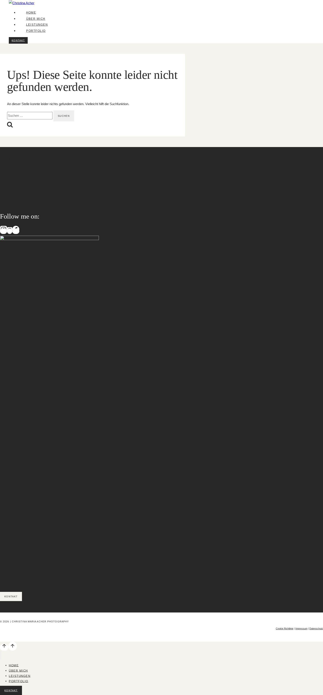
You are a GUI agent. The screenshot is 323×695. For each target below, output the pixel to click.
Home (31, 12)
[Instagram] (3, 231)
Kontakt (18, 40)
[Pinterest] (9, 231)
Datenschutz (316, 628)
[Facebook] (15, 231)
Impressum (301, 628)
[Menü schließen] (0, 655)
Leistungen (37, 24)
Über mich (35, 18)
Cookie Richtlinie (284, 628)
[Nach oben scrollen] (4, 647)
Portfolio (36, 30)
